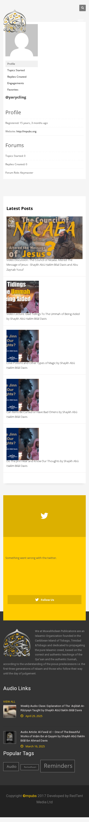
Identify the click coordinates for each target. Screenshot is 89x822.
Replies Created (16, 77)
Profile (11, 64)
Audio (11, 766)
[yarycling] (21, 42)
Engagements (15, 83)
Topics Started (16, 70)
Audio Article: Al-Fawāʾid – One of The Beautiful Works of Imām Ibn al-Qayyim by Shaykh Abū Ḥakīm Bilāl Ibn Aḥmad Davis (53, 736)
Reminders (58, 766)
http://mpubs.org (26, 131)
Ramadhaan (30, 767)
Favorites (12, 89)
